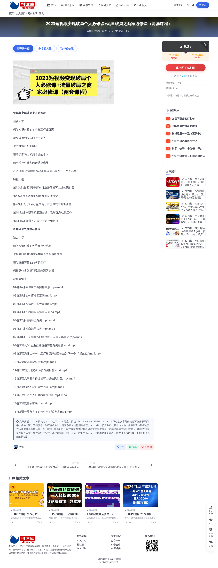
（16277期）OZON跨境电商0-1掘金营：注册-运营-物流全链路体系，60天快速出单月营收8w (193, 197)
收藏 (134, 447)
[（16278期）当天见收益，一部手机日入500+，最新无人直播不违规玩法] (173, 182)
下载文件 (124, 5)
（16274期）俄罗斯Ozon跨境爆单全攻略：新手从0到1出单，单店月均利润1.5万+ (193, 233)
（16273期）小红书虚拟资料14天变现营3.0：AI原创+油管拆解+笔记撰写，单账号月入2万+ (192, 247)
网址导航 (82, 548)
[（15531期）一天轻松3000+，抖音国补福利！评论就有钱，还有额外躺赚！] (64, 495)
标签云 (80, 544)
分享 (122, 447)
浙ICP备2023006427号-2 (109, 562)
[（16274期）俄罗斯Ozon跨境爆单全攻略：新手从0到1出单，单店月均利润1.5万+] (173, 231)
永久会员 (199, 55)
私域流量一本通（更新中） (187, 133)
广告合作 (116, 544)
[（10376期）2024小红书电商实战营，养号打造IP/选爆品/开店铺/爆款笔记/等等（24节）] (26, 495)
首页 (53, 5)
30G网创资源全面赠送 (184, 126)
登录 (204, 5)
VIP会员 (175, 55)
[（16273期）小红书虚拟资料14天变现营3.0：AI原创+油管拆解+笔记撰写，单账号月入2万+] (173, 244)
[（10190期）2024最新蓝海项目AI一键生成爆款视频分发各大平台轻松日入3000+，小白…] (140, 495)
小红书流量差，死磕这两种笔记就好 (192, 156)
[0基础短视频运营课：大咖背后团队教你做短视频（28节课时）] (102, 495)
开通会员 (141, 5)
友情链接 (116, 548)
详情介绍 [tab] (24, 48)
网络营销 (106, 5)
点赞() (148, 447)
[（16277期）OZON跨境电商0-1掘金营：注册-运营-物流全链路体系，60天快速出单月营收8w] (173, 194)
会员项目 (20, 13)
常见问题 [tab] (46, 48)
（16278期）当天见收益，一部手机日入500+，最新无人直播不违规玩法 (192, 183)
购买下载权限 (187, 67)
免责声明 (116, 540)
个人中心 (82, 540)
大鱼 (21, 447)
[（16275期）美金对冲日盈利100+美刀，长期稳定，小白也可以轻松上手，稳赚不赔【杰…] (173, 219)
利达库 (118, 558)
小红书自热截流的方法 (184, 141)
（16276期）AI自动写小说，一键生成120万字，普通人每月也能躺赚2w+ (193, 208)
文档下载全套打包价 (183, 118)
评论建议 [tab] (69, 48)
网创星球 (88, 5)
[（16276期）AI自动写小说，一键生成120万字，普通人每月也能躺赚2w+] (173, 206)
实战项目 (70, 5)
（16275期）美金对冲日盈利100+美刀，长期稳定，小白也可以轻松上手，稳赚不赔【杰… (193, 220)
